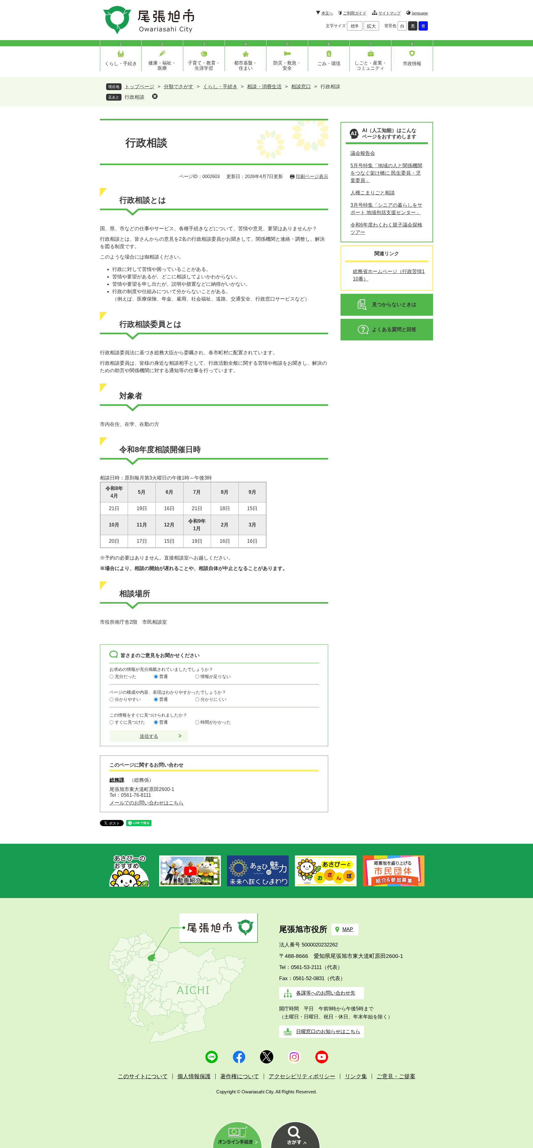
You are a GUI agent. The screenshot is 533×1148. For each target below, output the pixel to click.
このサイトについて (143, 1076)
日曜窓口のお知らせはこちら (328, 1031)
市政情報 (412, 63)
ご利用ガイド (354, 13)
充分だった (125, 676)
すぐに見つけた (130, 722)
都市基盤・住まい (245, 65)
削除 (155, 96)
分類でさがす (178, 86)
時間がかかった (215, 722)
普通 (163, 676)
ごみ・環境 (329, 63)
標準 (355, 26)
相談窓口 (301, 86)
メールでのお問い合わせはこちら (146, 802)
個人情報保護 (194, 1076)
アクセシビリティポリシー (302, 1076)
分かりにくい (213, 699)
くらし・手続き (121, 63)
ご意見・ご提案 (396, 1076)
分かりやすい (128, 699)
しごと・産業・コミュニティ (370, 65)
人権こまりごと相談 (372, 192)
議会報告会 (362, 153)
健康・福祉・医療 (162, 65)
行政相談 (134, 97)
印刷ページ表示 (312, 176)
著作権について (239, 1076)
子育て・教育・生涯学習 (204, 65)
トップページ (139, 86)
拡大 (371, 26)
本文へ (327, 13)
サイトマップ (389, 13)
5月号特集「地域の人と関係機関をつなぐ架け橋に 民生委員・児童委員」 (386, 173)
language (420, 13)
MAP (347, 929)
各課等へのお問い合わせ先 (325, 993)
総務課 (116, 780)
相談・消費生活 (264, 86)
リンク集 (356, 1076)
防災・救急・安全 (287, 65)
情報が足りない (215, 676)
